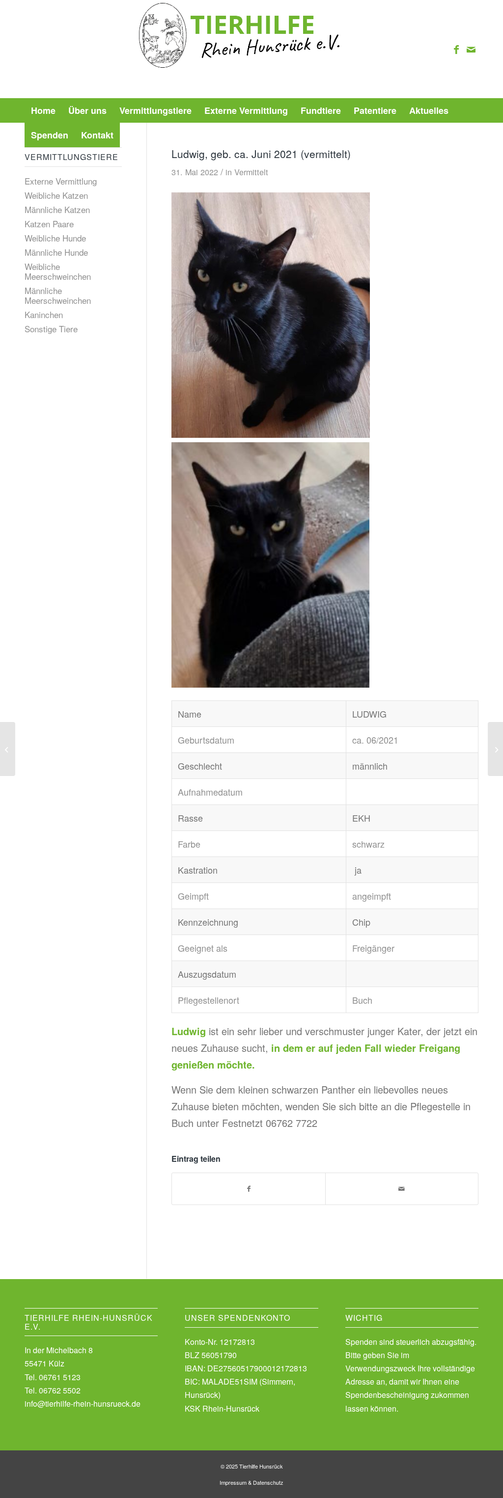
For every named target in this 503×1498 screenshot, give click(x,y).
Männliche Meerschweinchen (58, 295)
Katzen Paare (49, 223)
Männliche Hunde (56, 252)
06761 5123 (60, 1377)
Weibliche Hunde (55, 238)
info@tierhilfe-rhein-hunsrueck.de (82, 1403)
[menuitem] (43, 110)
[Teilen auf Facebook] (248, 1188)
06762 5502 (60, 1390)
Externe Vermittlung (61, 181)
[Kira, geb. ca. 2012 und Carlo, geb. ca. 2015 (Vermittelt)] (7, 749)
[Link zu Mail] (471, 49)
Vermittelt (251, 172)
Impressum (233, 1482)
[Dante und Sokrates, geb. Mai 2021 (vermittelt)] (495, 749)
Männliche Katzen (57, 209)
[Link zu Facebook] (456, 49)
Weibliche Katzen (56, 195)
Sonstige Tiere (51, 328)
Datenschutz (268, 1482)
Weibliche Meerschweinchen (58, 271)
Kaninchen (44, 314)
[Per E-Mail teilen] (402, 1188)
